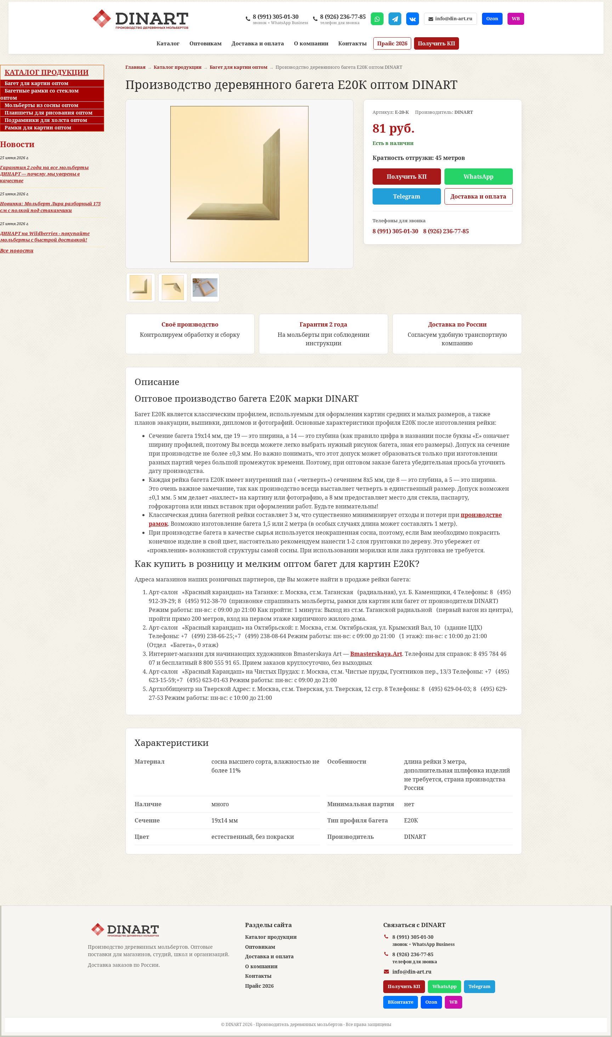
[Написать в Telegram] (395, 18)
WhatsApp (478, 176)
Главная (135, 67)
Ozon (492, 18)
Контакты (352, 43)
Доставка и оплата (258, 43)
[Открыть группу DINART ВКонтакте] (412, 18)
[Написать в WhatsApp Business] (377, 18)
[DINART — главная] (140, 19)
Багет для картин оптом (36, 83)
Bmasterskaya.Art (376, 654)
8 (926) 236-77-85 (446, 231)
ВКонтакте (400, 1002)
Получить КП (436, 43)
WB (516, 18)
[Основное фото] (140, 287)
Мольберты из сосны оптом (41, 105)
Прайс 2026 (392, 43)
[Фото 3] (205, 287)
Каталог (168, 43)
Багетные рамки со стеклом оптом (39, 94)
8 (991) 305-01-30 (395, 231)
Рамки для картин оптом (38, 127)
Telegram (406, 196)
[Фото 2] (172, 287)
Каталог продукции (47, 72)
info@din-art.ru (452, 18)
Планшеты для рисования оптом (48, 112)
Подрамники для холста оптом (46, 120)
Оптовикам (205, 43)
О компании (311, 43)
